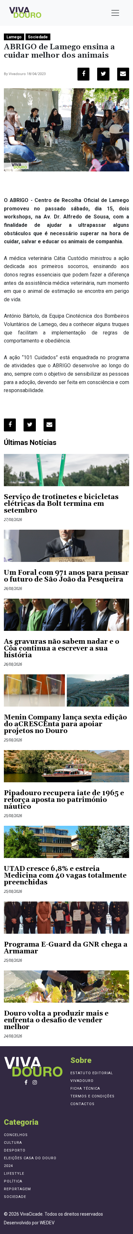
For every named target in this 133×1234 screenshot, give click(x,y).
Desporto (15, 1150)
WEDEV (47, 1222)
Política (13, 1181)
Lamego (14, 37)
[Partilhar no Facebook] (83, 74)
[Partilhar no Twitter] (103, 74)
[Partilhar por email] (123, 74)
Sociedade (38, 37)
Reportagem (17, 1189)
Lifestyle (14, 1173)
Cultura (13, 1143)
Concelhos (16, 1135)
